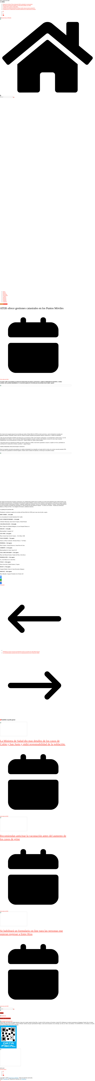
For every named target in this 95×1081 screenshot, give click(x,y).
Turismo (4, 300)
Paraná (4, 292)
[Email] (33, 581)
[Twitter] (33, 578)
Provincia (5, 294)
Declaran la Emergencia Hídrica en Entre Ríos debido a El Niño (17, 5)
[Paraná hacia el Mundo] (47, 94)
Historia (4, 298)
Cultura (4, 296)
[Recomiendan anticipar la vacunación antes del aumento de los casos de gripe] (13, 830)
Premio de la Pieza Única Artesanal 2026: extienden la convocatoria (17, 4)
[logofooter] (6, 1021)
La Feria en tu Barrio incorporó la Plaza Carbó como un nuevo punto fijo (19, 8)
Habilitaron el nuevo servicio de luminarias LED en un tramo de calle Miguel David (21, 651)
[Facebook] (33, 576)
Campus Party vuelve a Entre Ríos (10, 6)
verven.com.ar (3, 1069)
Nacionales (5, 295)
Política (1, 304)
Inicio (4, 291)
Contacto (5, 301)
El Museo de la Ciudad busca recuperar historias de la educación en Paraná (19, 9)
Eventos (4, 299)
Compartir (2, 584)
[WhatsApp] (33, 580)
